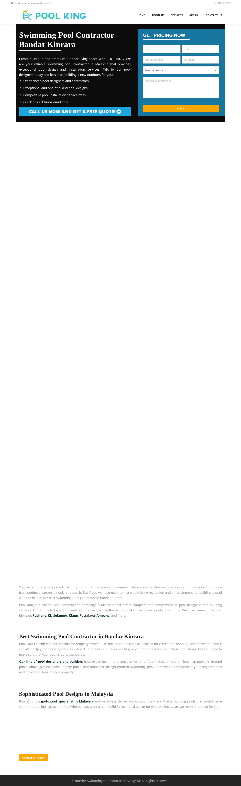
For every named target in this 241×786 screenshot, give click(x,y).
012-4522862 (224, 3)
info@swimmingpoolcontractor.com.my (33, 3)
